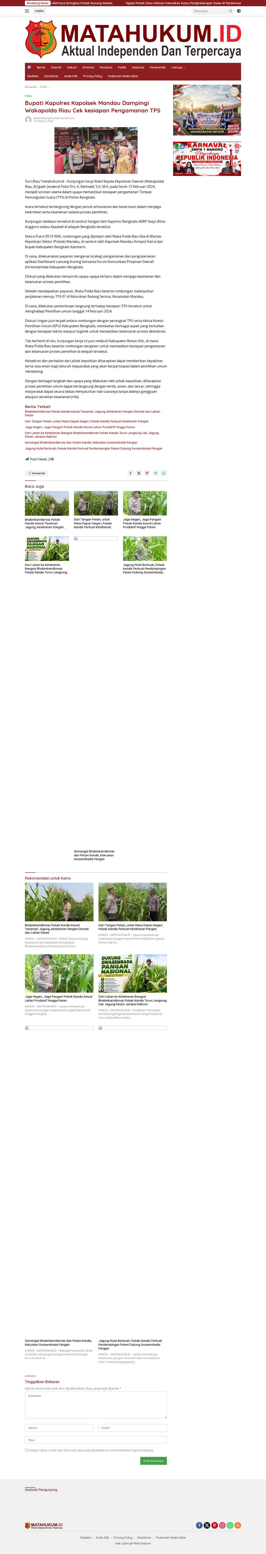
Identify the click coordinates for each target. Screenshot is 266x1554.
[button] (231, 10)
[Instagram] (222, 1525)
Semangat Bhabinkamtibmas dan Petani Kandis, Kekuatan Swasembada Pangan (81, 442)
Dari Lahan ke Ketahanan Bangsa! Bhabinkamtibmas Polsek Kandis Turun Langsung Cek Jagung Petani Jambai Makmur (92, 435)
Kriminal (88, 67)
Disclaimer (51, 76)
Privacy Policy (92, 76)
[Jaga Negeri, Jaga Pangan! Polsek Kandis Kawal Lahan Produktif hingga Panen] (145, 503)
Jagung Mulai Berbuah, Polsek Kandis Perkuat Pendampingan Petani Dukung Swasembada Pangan (93, 448)
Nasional (138, 67)
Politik (122, 67)
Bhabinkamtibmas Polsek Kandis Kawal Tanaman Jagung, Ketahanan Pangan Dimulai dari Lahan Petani (92, 413)
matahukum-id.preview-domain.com (54, 118)
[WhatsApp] (230, 1525)
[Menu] (28, 11)
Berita (41, 67)
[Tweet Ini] (139, 473)
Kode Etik (71, 76)
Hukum (72, 67)
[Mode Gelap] (239, 11)
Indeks (39, 10)
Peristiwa (106, 67)
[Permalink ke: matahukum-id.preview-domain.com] (28, 119)
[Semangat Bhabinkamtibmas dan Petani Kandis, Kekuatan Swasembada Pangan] (96, 691)
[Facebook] (199, 1525)
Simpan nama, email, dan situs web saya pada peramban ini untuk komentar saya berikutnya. (91, 1450)
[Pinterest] (214, 1525)
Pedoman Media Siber (123, 76)
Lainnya (176, 67)
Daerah (56, 67)
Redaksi (32, 76)
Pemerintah (158, 67)
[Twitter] (207, 1525)
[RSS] (237, 1525)
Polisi (28, 96)
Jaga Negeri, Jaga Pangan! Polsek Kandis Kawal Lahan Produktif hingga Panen (80, 427)
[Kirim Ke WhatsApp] (164, 473)
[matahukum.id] (133, 39)
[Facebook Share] (130, 473)
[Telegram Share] (155, 473)
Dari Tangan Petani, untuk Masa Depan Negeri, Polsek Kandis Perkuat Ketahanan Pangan (87, 421)
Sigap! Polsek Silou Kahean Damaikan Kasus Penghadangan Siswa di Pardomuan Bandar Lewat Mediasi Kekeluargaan (167, 3)
